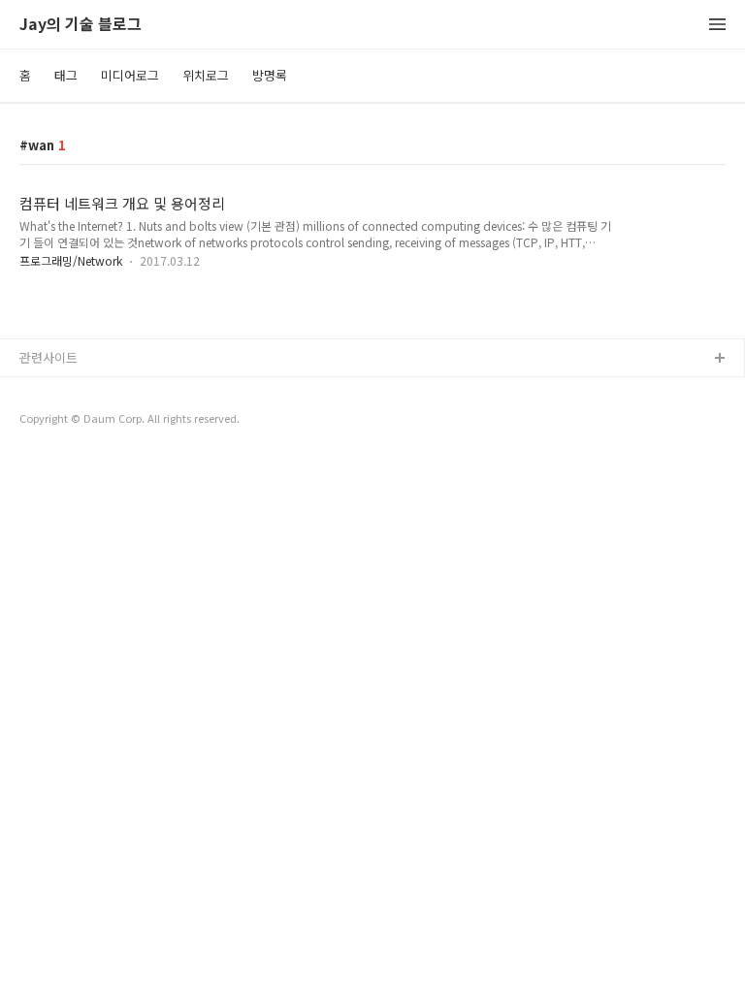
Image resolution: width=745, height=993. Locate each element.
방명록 (269, 75)
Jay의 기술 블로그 (80, 25)
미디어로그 (130, 75)
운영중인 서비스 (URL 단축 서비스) (113, 421)
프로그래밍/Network (70, 260)
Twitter (40, 452)
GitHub (40, 390)
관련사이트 (48, 357)
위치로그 (205, 75)
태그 (66, 75)
